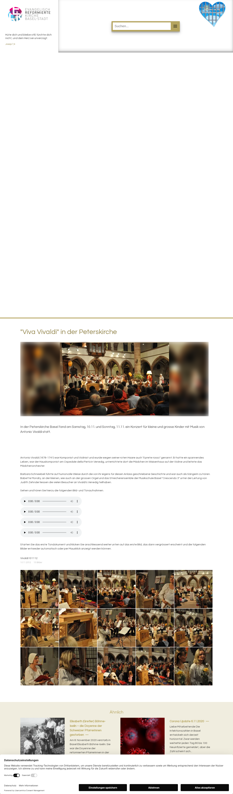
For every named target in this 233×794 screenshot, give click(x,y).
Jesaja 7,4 (10, 44)
